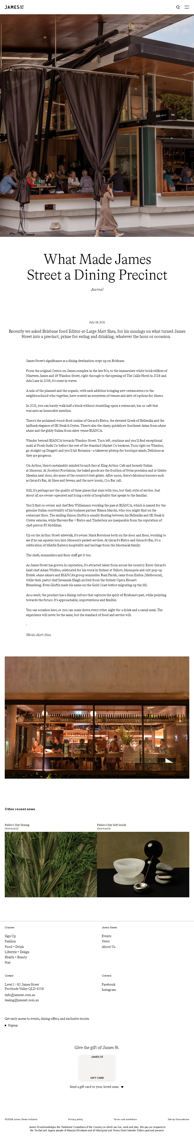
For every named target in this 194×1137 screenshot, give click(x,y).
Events (106, 936)
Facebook (108, 985)
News (106, 941)
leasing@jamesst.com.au (22, 1000)
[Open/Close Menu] (187, 7)
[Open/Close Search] (178, 7)
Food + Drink (14, 947)
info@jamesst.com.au (20, 995)
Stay (8, 962)
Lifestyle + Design (17, 952)
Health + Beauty (16, 957)
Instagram (109, 990)
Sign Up (10, 936)
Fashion (10, 941)
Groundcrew (182, 1119)
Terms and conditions (125, 1119)
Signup (13, 1025)
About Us (108, 947)
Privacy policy (75, 1119)
